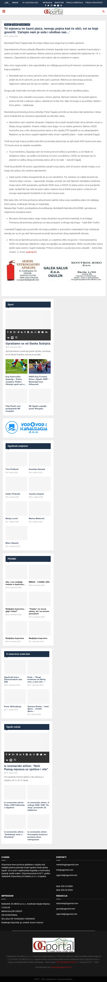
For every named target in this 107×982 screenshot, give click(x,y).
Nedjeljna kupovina (15, 638)
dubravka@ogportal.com (67, 903)
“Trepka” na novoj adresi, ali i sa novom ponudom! (39, 611)
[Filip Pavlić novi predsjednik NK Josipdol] (16, 396)
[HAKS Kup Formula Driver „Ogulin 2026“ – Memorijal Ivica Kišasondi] (40, 366)
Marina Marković (36, 518)
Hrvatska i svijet (24, 24)
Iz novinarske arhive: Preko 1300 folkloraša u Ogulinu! (14, 805)
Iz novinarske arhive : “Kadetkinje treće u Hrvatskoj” (14, 834)
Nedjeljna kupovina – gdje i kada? (16, 610)
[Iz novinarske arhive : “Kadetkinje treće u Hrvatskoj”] (15, 821)
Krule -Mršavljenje (12, 706)
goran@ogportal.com (65, 909)
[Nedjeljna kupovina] (16, 628)
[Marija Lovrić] (16, 508)
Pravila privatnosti (94, 3)
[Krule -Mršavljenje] (15, 696)
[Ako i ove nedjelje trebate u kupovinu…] (16, 572)
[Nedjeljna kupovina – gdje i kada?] (16, 599)
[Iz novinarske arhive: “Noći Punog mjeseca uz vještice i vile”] (26, 748)
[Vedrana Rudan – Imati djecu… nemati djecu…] (38, 696)
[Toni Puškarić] (16, 459)
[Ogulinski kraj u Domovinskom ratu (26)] (15, 667)
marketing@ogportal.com (67, 864)
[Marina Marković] (40, 508)
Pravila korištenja (74, 3)
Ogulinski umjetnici (18, 446)
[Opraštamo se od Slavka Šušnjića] (28, 325)
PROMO (12, 559)
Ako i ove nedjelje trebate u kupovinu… (16, 583)
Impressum (47, 3)
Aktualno (8, 24)
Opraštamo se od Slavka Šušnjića (28, 343)
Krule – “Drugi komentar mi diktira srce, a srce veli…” (36, 679)
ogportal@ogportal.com (66, 875)
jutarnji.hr (31, 252)
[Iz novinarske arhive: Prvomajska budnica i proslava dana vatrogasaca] (38, 821)
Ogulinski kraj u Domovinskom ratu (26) (13, 679)
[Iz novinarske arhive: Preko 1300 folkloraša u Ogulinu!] (15, 792)
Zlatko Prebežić (13, 494)
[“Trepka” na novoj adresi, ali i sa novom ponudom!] (40, 599)
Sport (11, 304)
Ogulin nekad (13, 727)
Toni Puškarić (12, 469)
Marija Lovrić (12, 518)
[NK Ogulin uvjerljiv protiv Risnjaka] (40, 396)
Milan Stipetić (12, 543)
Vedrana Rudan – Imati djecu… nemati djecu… (38, 708)
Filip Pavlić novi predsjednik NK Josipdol (13, 408)
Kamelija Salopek (37, 469)
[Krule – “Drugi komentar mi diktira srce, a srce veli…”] (38, 667)
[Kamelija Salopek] (40, 459)
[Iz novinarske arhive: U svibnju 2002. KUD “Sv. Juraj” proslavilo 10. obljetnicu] (38, 792)
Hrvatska (15, 24)
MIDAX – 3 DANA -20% (39, 582)
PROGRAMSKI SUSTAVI (66, 962)
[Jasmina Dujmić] (40, 484)
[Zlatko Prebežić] (16, 484)
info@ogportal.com (64, 870)
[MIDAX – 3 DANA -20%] (40, 572)
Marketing (59, 3)
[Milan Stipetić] (16, 533)
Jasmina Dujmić (36, 494)
